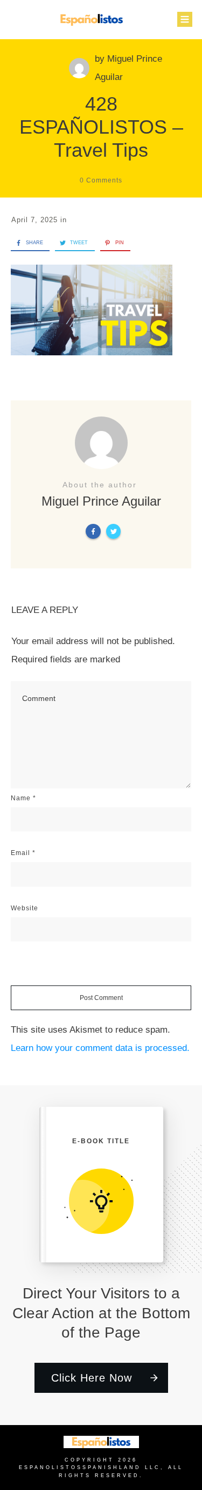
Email (23, 853)
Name (23, 798)
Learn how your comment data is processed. (100, 1048)
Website (24, 908)
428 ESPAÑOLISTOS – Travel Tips (101, 127)
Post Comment (101, 998)
